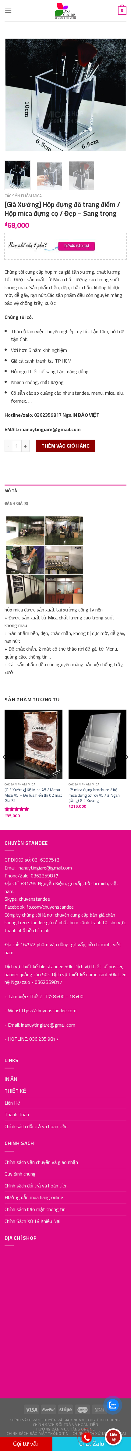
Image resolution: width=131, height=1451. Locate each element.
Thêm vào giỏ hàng (65, 445)
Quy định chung (20, 1173)
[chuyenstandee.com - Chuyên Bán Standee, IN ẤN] (65, 10)
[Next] (116, 95)
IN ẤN (11, 1079)
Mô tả (11, 490)
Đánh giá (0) (16, 503)
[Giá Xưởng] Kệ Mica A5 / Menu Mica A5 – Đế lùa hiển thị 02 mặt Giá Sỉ (33, 795)
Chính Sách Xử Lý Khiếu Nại (32, 1221)
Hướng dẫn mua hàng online (34, 1197)
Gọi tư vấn (26, 1443)
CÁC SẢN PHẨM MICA (23, 196)
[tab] (65, 491)
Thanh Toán (17, 1114)
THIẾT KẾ (15, 1090)
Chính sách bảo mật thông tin (35, 1209)
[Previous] (14, 95)
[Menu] (8, 10)
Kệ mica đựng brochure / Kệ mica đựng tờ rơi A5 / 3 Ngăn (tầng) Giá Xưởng (94, 795)
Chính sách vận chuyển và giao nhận (41, 1162)
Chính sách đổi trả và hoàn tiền (36, 1126)
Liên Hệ (12, 1102)
